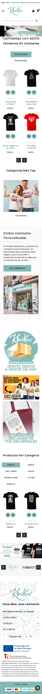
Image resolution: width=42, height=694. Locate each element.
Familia (10, 465)
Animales (11, 484)
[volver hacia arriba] (37, 688)
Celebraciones (11, 477)
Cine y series (11, 471)
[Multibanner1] (21, 351)
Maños (31, 465)
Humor (31, 471)
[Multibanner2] (21, 387)
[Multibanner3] (21, 423)
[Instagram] (30, 636)
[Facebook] (26, 636)
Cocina (31, 477)
